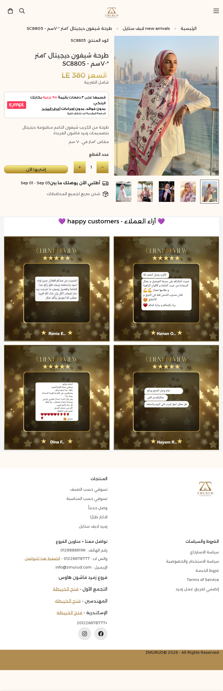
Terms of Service (203, 579)
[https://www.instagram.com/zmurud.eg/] (84, 633)
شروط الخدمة (207, 570)
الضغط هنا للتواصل (42, 558)
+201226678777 (92, 622)
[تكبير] (126, 47)
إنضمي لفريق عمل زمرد (197, 589)
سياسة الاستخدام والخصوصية (192, 561)
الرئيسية (189, 28)
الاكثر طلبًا (98, 517)
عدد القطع (99, 154)
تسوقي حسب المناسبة (86, 498)
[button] (10, 11)
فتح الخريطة (66, 589)
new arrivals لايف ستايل (146, 28)
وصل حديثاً (97, 507)
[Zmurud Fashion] (111, 10)
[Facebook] (100, 633)
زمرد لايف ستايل (93, 526)
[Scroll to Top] (10, 661)
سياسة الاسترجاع (204, 552)
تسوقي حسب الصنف (88, 489)
